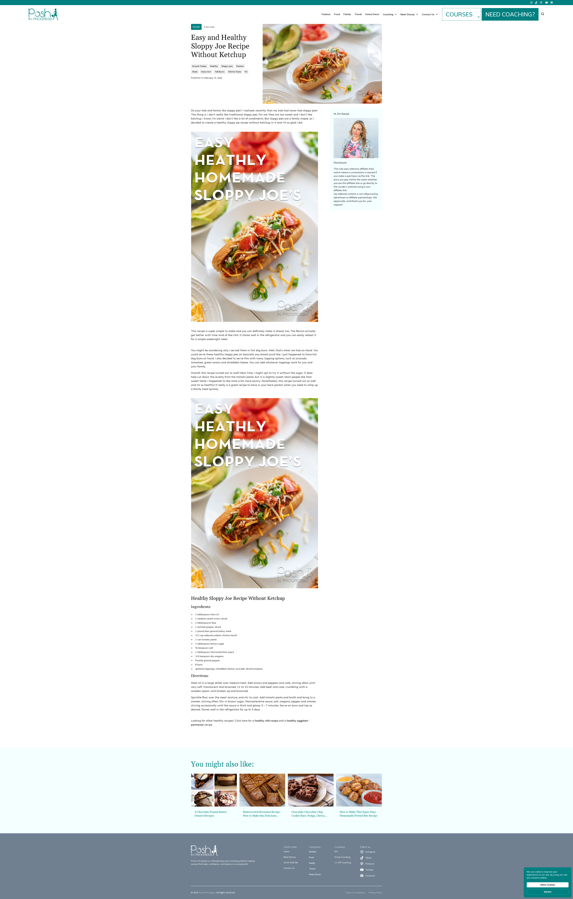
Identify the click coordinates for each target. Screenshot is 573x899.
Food (337, 14)
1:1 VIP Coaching (343, 862)
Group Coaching (342, 857)
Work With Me (291, 862)
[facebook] (551, 2)
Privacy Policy (375, 892)
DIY (336, 851)
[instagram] (531, 2)
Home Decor (372, 14)
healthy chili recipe (266, 720)
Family (347, 14)
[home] (43, 14)
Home (286, 851)
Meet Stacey (290, 857)
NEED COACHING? (510, 14)
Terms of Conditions (355, 892)
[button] (390, 14)
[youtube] (546, 2)
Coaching (388, 14)
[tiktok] (536, 2)
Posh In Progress (207, 892)
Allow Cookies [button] (547, 884)
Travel (358, 14)
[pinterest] (541, 2)
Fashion (326, 14)
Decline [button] (547, 891)
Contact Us (289, 868)
